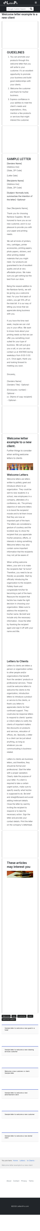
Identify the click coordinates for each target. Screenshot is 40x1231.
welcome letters (9, 1019)
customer (22, 1016)
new (14, 1016)
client (30, 1016)
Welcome (6, 1016)
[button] (36, 3)
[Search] (31, 9)
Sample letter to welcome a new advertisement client (16, 1094)
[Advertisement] (20, 34)
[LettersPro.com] (10, 2)
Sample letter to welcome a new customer (20, 1114)
